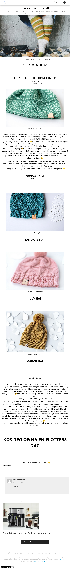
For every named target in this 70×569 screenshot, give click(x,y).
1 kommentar (35, 81)
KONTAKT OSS (46, 553)
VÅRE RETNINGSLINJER (15, 553)
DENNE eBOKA (40, 139)
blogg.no (61, 560)
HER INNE (44, 161)
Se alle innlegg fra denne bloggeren (35, 541)
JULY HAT (35, 298)
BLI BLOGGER (57, 553)
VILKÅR (38, 553)
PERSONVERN (29, 553)
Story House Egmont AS (41, 561)
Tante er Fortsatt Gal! (35, 10)
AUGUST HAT (35, 175)
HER (13, 153)
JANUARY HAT (35, 240)
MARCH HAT (35, 361)
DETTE (26, 141)
